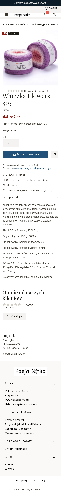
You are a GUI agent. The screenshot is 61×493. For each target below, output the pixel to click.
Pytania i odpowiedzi (17, 399)
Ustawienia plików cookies (20, 404)
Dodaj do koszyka (28, 154)
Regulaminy (11, 395)
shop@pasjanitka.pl (14, 353)
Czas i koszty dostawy (18, 428)
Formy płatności (14, 419)
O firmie (9, 468)
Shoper (39, 480)
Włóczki (24, 24)
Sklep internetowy (26, 489)
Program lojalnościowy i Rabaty (23, 424)
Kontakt (10, 464)
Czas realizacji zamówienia (20, 433)
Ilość (5, 137)
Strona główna (10, 24)
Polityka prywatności (17, 391)
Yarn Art (6, 109)
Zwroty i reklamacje (16, 448)
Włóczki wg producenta (43, 24)
